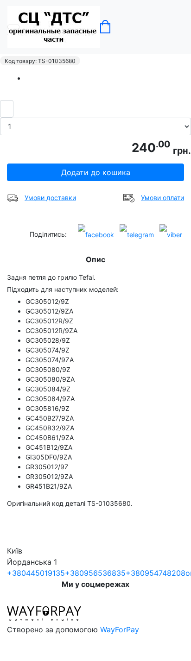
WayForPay (119, 629)
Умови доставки (50, 197)
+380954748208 (155, 573)
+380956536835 (95, 573)
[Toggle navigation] (13, 27)
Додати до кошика (95, 172)
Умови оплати (162, 197)
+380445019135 (36, 573)
